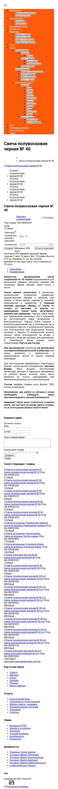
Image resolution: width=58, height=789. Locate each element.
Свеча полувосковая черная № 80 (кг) (24, 600)
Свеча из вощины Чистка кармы (21, 536)
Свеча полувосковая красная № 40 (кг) (24, 621)
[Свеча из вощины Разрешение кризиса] (26, 523)
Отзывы (14, 683)
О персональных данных (23, 765)
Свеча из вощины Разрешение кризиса (25, 525)
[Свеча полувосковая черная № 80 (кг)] (25, 597)
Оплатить (14, 712)
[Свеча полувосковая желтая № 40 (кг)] (25, 640)
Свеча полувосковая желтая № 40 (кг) (24, 643)
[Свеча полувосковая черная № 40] (23, 165)
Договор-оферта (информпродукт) (28, 762)
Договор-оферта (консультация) (27, 757)
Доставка (15, 731)
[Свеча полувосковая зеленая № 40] (23, 512)
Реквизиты (16, 739)
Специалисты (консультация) (25, 701)
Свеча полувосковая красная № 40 (22, 504)
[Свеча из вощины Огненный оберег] (24, 544)
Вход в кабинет (18, 685)
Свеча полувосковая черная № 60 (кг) (24, 589)
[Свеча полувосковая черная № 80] (23, 491)
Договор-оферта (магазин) (24, 760)
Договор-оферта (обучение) (24, 754)
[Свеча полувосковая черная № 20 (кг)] (25, 576)
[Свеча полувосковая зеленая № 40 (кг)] (25, 629)
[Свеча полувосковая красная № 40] (23, 501)
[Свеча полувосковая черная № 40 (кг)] (25, 608)
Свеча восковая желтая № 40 (19, 557)
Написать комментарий (23, 218)
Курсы (13, 677)
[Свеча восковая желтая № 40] (20, 555)
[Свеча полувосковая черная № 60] (23, 480)
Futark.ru (14, 672)
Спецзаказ (15, 709)
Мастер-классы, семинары (24, 704)
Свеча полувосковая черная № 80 (21, 493)
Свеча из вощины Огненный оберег (23, 547)
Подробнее (15, 269)
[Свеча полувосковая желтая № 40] (23, 565)
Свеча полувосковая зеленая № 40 (22, 515)
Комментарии (17, 272)
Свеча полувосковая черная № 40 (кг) (24, 611)
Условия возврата (19, 733)
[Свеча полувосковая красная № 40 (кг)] (25, 619)
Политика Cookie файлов (23, 752)
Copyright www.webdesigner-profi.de (22, 661)
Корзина (14, 680)
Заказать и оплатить (20, 728)
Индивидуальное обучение (24, 707)
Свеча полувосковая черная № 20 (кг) (24, 579)
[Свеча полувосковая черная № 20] (23, 469)
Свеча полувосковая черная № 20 (21, 472)
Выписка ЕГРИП (18, 725)
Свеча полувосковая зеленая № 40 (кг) (24, 632)
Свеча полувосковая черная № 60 (21, 483)
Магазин (14, 675)
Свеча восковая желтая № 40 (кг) (21, 653)
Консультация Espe (20, 699)
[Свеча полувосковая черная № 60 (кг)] (25, 587)
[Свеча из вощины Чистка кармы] (22, 533)
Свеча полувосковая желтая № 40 (22, 568)
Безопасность (17, 736)
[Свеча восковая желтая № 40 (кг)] (22, 651)
